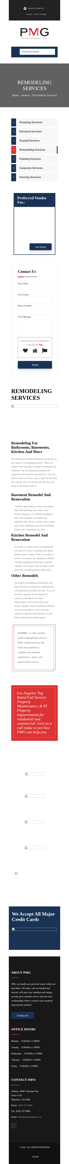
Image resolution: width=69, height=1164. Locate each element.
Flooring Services (30, 177)
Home (15, 95)
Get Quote (40, 247)
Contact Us (22, 1015)
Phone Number (25, 306)
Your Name (23, 283)
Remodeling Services (32, 149)
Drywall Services (29, 140)
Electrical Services (30, 131)
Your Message (24, 317)
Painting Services (30, 159)
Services (25, 95)
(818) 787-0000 (25, 1105)
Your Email (23, 294)
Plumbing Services (30, 122)
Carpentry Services (31, 168)
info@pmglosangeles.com (29, 1117)
